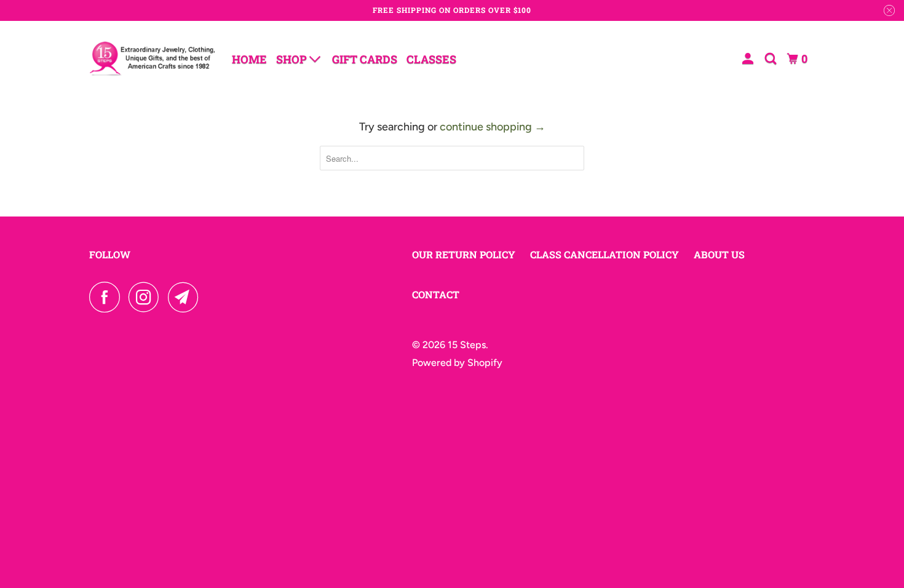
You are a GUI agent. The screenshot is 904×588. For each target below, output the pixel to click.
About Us (719, 254)
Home (249, 59)
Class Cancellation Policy (604, 254)
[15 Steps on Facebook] (107, 297)
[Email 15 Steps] (186, 297)
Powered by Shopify (457, 362)
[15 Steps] (152, 59)
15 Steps (467, 345)
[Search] (772, 59)
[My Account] (749, 59)
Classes (431, 59)
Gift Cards (364, 59)
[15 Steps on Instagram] (147, 297)
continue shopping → (492, 126)
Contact (435, 294)
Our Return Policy (463, 254)
